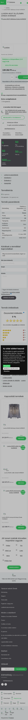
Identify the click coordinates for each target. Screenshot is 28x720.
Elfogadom (7, 366)
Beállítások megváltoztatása (11, 368)
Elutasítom (6, 371)
